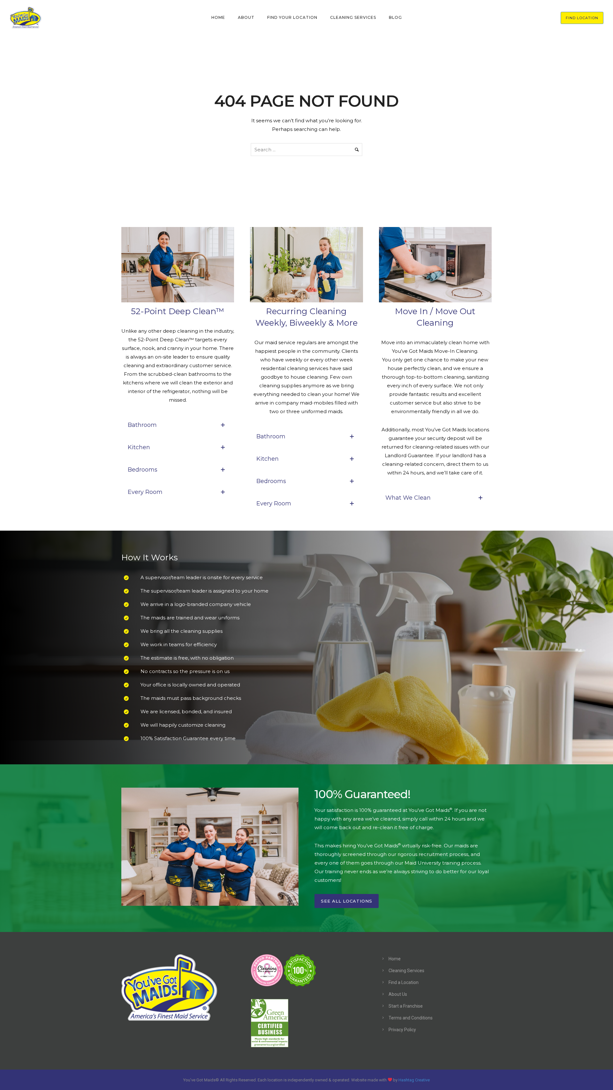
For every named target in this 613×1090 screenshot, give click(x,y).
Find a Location (404, 982)
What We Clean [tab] (408, 497)
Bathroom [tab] (142, 424)
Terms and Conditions (411, 1017)
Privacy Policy (402, 1029)
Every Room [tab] (145, 492)
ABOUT (246, 17)
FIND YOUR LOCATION (292, 17)
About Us (398, 994)
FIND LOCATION (582, 18)
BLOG (395, 17)
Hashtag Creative (414, 1079)
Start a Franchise (406, 1006)
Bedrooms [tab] (142, 469)
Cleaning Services (406, 970)
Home (395, 958)
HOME (218, 17)
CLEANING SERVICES (353, 17)
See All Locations (346, 901)
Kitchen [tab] (139, 447)
